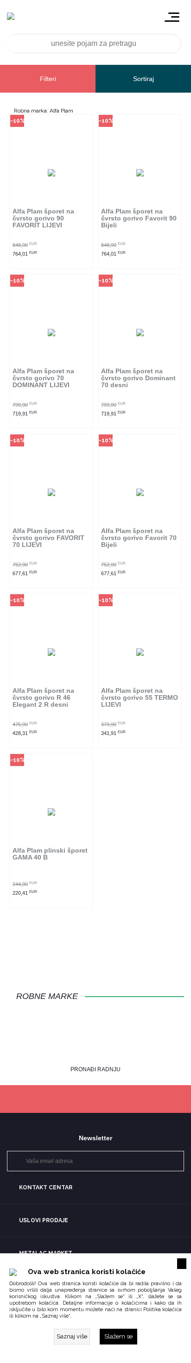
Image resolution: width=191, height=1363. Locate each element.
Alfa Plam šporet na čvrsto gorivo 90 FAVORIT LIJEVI (43, 218)
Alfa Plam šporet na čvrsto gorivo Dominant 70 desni (138, 378)
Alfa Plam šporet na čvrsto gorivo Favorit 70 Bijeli (139, 538)
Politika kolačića (162, 1309)
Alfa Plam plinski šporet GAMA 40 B (50, 854)
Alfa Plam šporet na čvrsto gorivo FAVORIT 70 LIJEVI (48, 538)
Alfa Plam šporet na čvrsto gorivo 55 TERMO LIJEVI (139, 697)
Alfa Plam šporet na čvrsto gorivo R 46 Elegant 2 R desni (43, 697)
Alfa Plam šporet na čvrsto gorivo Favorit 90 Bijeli (139, 218)
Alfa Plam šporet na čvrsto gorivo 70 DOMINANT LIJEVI (43, 378)
